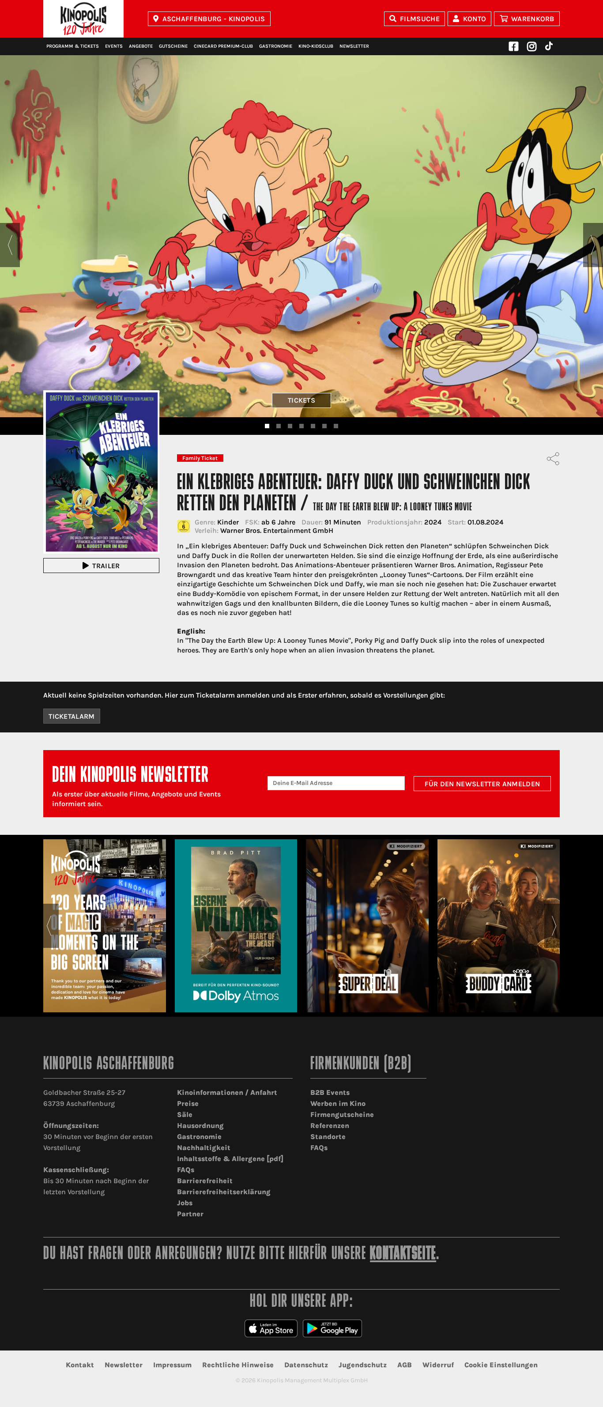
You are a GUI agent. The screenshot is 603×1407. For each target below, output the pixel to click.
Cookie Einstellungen (501, 1365)
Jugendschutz (363, 1365)
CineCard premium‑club (223, 46)
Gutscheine (173, 46)
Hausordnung (200, 1125)
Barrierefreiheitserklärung (224, 1192)
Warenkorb (532, 19)
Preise (188, 1103)
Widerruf (438, 1365)
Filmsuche (420, 19)
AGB (404, 1365)
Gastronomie (275, 46)
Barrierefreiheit (205, 1181)
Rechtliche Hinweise (238, 1365)
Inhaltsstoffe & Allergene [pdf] (230, 1158)
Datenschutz (306, 1365)
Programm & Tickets (72, 46)
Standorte (328, 1136)
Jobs (184, 1203)
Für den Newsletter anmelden (482, 784)
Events (114, 46)
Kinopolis (83, 19)
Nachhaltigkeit (203, 1147)
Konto (474, 19)
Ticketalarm (72, 716)
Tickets (301, 400)
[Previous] (10, 245)
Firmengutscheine (342, 1114)
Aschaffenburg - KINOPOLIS (213, 19)
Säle (184, 1114)
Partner (190, 1214)
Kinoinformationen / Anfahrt (227, 1092)
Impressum (172, 1365)
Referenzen (329, 1125)
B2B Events (330, 1092)
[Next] (593, 245)
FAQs (185, 1170)
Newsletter (354, 46)
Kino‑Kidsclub (315, 46)
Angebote (141, 46)
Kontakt (80, 1365)
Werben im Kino (338, 1103)
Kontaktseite (403, 1254)
